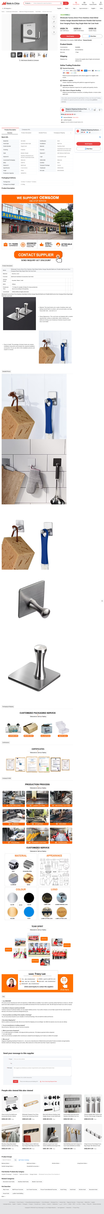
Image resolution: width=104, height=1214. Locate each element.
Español (19, 1204)
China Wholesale (45, 1202)
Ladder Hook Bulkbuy (18, 1193)
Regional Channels (71, 1202)
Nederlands (55, 1204)
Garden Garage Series (7, 1166)
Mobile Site (87, 1202)
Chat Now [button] (93, 36)
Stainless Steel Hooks (47, 11)
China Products (20, 1202)
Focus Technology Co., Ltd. (41, 1207)
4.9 (82, 132)
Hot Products (12, 1202)
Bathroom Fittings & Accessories (26, 11)
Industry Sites (62, 1202)
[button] (68, 132)
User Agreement (61, 1207)
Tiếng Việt (89, 1204)
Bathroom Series (31, 1163)
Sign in (100, 4)
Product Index (80, 1202)
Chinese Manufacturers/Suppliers (32, 1202)
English (14, 1204)
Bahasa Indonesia (97, 1204)
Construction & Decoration (12, 11)
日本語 (69, 1204)
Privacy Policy (76, 1207)
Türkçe (83, 1204)
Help (74, 8)
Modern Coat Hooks (37, 1181)
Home (3, 11)
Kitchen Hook (82, 1189)
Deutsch (49, 1204)
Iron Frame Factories (32, 1189)
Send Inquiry (70, 36)
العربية (60, 1204)
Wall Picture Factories (17, 1189)
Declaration (68, 1207)
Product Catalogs (24, 1160)
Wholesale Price (54, 1202)
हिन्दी (74, 1204)
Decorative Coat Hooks (8, 1181)
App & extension (83, 8)
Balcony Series (5, 1163)
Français (31, 1204)
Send (15, 1081)
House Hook (6, 1193)
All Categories (7, 8)
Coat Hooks (38, 11)
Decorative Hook (93, 1189)
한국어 (65, 1204)
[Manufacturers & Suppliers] (10, 3)
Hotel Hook (72, 1189)
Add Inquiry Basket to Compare (30, 60)
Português (25, 1204)
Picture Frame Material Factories (48, 1189)
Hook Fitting (63, 1189)
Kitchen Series (55, 1163)
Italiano (44, 1204)
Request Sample (87, 40)
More (3, 1196)
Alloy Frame (6, 1189)
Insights (93, 1202)
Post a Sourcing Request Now (48, 1081)
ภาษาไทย (78, 1204)
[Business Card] (100, 137)
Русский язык (37, 1204)
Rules (101, 8)
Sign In (62, 122)
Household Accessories (33, 1166)
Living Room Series (82, 1163)
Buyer (66, 8)
